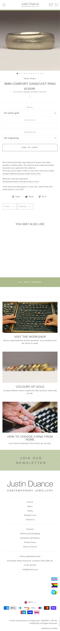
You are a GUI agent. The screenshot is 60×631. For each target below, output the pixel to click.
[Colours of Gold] (30, 367)
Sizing (30, 511)
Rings (32, 79)
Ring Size (30, 120)
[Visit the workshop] (30, 317)
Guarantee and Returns (30, 538)
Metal (30, 107)
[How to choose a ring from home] (30, 417)
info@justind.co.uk (30, 570)
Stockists (30, 529)
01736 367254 (30, 565)
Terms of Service (30, 547)
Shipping (26, 92)
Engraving (30, 132)
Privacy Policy (30, 542)
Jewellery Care (30, 515)
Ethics (30, 506)
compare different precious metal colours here (21, 174)
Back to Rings (32, 282)
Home (26, 79)
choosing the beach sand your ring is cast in (20, 182)
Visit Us (30, 502)
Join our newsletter (31, 460)
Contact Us (30, 520)
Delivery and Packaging (30, 534)
